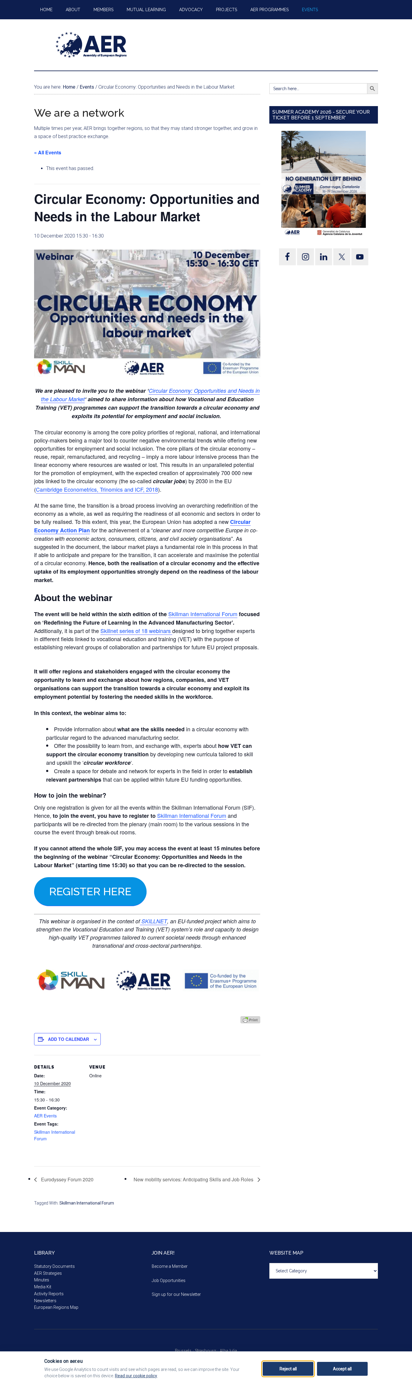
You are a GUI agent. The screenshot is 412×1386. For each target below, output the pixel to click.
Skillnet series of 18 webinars (136, 631)
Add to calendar (68, 1039)
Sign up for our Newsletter (176, 1294)
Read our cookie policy (136, 1375)
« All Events (47, 152)
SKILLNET (153, 921)
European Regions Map (56, 1307)
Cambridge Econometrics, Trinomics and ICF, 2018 (97, 489)
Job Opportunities (168, 1280)
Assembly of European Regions (91, 44)
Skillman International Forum (202, 614)
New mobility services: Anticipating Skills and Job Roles (194, 1179)
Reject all (288, 1368)
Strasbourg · (207, 1350)
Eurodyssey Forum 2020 (66, 1179)
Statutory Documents (54, 1266)
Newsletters (45, 1300)
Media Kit (42, 1286)
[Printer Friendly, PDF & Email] (250, 1019)
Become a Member (170, 1266)
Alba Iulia (228, 1350)
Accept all (342, 1368)
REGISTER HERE (90, 891)
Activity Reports (49, 1293)
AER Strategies (48, 1273)
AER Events (45, 1116)
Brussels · (185, 1350)
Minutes (41, 1279)
